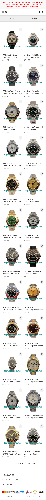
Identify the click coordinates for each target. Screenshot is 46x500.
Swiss (10, 18)
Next (28, 464)
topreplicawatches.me (18, 497)
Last (33, 464)
